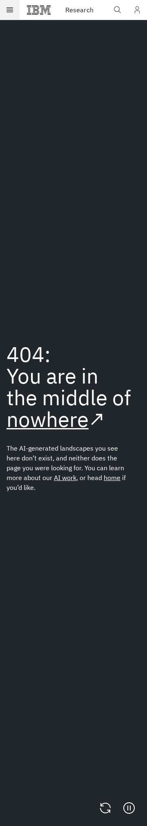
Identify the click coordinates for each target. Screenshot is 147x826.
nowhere (48, 419)
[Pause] (129, 808)
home (112, 478)
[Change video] (105, 808)
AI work (65, 478)
